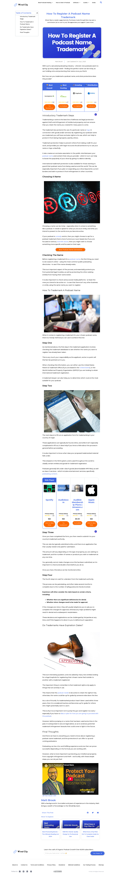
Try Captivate (77, 106)
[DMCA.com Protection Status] (57, 871)
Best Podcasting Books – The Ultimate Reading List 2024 (50, 834)
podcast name (47, 156)
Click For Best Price (49, 524)
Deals (94, 2)
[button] (101, 2)
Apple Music (91, 501)
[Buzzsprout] (49, 96)
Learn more (89, 22)
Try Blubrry (91, 106)
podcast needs (63, 693)
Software (76, 2)
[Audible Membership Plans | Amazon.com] (77, 488)
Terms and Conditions (37, 865)
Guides (85, 2)
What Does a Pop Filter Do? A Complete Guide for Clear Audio (90, 834)
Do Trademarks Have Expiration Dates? (26, 28)
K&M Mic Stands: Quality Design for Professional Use (70, 834)
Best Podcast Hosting (44, 2)
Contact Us (24, 865)
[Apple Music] (91, 490)
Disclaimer (62, 865)
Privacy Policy (51, 865)
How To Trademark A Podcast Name (26, 23)
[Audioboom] (63, 488)
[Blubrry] (91, 93)
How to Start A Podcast (63, 2)
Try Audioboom (63, 524)
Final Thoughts (24, 32)
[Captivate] (77, 93)
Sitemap (101, 865)
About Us (15, 865)
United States (85, 368)
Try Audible (77, 523)
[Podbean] (63, 96)
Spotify (49, 500)
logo (88, 130)
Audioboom (63, 501)
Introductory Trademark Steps (27, 18)
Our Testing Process (89, 865)
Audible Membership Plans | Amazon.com (77, 505)
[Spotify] (49, 488)
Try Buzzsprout (49, 107)
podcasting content (49, 474)
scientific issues (62, 242)
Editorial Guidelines (74, 865)
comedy (58, 236)
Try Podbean (63, 106)
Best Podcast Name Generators (70, 250)
